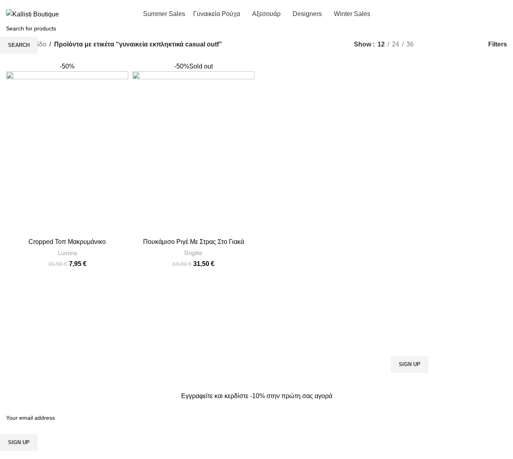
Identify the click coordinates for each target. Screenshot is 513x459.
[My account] (456, 14)
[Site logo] (32, 13)
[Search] (471, 14)
